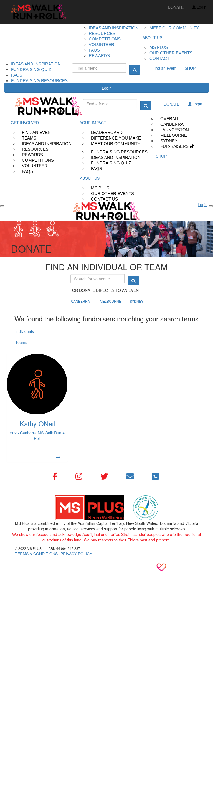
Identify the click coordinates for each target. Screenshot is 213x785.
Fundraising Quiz (111, 163)
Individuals (24, 331)
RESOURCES (102, 33)
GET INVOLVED (25, 122)
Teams (21, 342)
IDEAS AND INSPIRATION (36, 64)
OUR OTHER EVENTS (170, 52)
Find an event (164, 68)
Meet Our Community (115, 143)
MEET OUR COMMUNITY (174, 28)
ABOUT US (152, 37)
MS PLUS (158, 47)
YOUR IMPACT (93, 122)
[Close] (211, 206)
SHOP (190, 68)
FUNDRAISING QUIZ (31, 69)
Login (106, 88)
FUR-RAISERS (175, 146)
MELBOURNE (110, 301)
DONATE (176, 7)
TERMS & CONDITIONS (36, 553)
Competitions (105, 39)
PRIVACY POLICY (76, 553)
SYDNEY (136, 301)
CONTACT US (104, 199)
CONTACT (159, 58)
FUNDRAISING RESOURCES (39, 80)
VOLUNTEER (101, 44)
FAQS (94, 50)
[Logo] (38, 12)
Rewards (99, 55)
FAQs (27, 171)
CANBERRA (80, 301)
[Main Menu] (2, 206)
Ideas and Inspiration (113, 28)
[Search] (134, 70)
